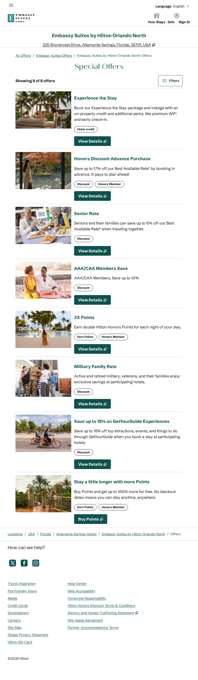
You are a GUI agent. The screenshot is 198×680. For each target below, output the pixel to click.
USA (31, 534)
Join (171, 22)
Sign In (184, 22)
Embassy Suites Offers (54, 55)
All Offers (23, 55)
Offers (175, 534)
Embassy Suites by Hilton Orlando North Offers (114, 55)
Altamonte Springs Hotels (76, 534)
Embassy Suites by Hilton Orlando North (133, 534)
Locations (15, 534)
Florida (45, 534)
